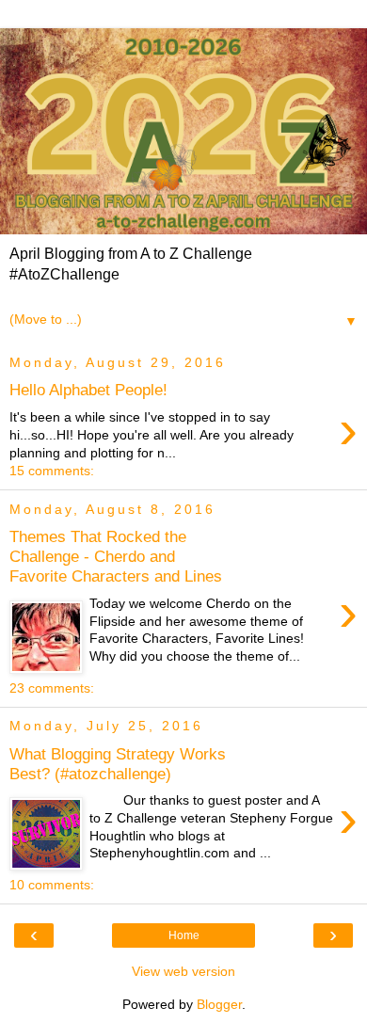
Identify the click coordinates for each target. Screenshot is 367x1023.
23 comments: (51, 687)
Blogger (219, 1004)
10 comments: (51, 884)
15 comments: (51, 470)
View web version (183, 971)
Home (183, 935)
